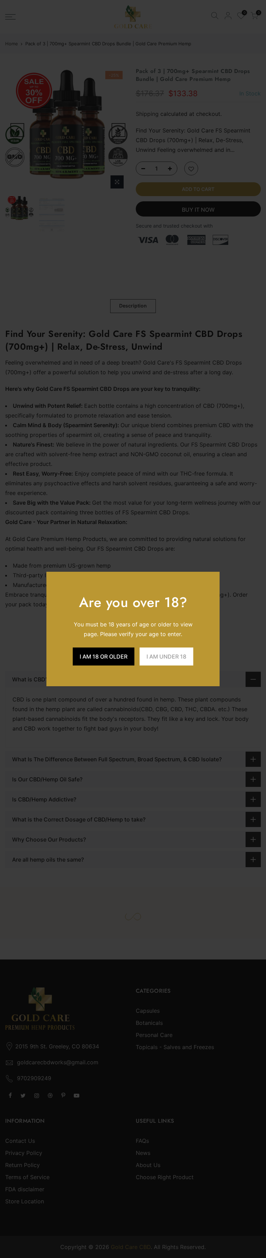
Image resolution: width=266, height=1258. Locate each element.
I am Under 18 (166, 656)
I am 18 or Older (103, 656)
